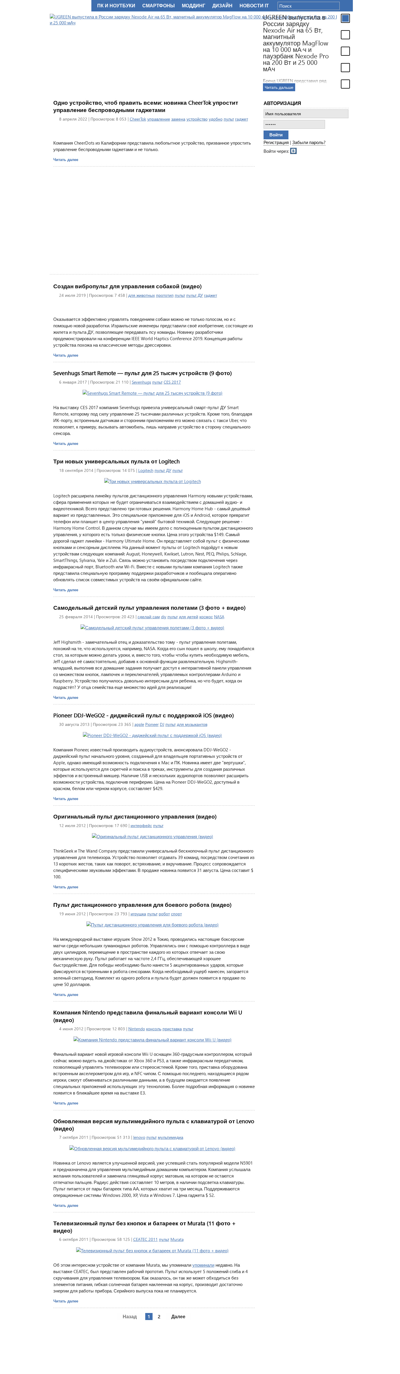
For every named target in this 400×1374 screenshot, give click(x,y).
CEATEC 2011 (145, 1239)
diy (163, 616)
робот (164, 913)
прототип (165, 295)
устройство (197, 119)
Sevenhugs (141, 382)
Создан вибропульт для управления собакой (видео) (127, 286)
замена (178, 119)
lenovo (139, 1137)
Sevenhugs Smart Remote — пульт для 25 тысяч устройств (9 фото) (142, 373)
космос (206, 616)
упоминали (203, 1265)
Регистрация (276, 142)
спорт (176, 913)
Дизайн (222, 5)
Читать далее (65, 159)
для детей (188, 616)
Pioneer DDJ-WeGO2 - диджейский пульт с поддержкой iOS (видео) (143, 715)
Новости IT (254, 5)
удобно (216, 119)
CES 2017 (172, 382)
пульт (229, 119)
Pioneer (152, 724)
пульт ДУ (194, 295)
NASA (219, 616)
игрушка (138, 913)
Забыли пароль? (309, 142)
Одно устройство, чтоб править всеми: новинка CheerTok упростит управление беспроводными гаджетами (145, 106)
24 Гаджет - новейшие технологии (69, 6)
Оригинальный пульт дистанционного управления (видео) (135, 816)
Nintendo (136, 1028)
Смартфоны (158, 5)
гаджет (241, 119)
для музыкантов (192, 724)
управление (158, 119)
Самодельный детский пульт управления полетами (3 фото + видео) (149, 607)
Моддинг (193, 5)
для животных (141, 295)
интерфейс (141, 825)
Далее (178, 1316)
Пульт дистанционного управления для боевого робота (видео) (142, 904)
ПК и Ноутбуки (116, 5)
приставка (172, 1028)
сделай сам (149, 616)
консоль (153, 1028)
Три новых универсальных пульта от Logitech (116, 461)
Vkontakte (293, 150)
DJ (162, 724)
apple (139, 724)
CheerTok (138, 119)
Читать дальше (279, 87)
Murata (177, 1239)
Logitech (145, 470)
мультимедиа (170, 1137)
